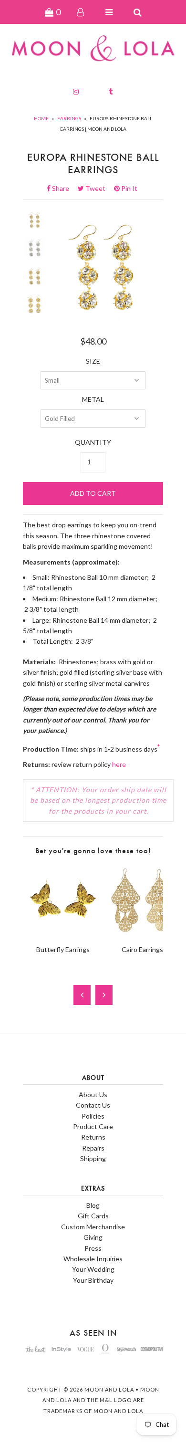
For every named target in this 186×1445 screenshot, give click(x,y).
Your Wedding (93, 1269)
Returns (93, 1137)
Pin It (128, 188)
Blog (93, 1205)
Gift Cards (93, 1216)
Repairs (93, 1148)
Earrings (69, 118)
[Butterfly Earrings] (63, 932)
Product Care (93, 1126)
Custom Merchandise (93, 1227)
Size (93, 361)
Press (93, 1248)
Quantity (93, 442)
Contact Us (93, 1105)
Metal (93, 399)
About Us (93, 1094)
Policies (93, 1116)
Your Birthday (93, 1280)
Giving (93, 1237)
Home (41, 118)
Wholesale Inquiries (93, 1259)
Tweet (98, 188)
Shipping (93, 1158)
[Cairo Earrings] (142, 932)
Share (63, 188)
